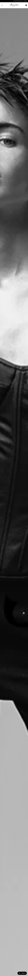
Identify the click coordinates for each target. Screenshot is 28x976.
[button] (2, 5)
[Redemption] (14, 5)
